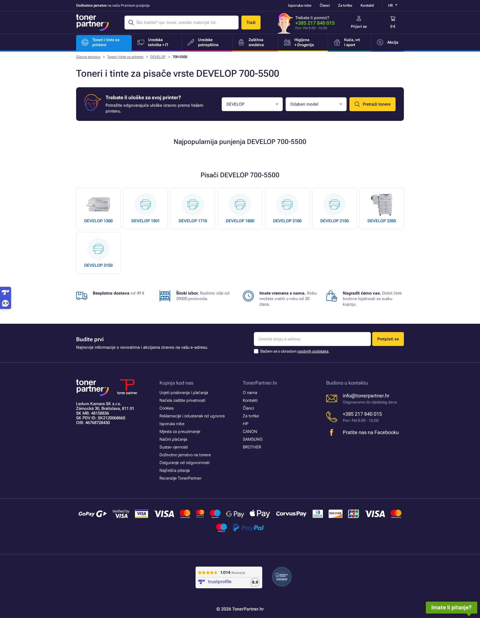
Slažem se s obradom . (295, 351)
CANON (250, 431)
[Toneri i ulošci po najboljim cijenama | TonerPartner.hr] (92, 22)
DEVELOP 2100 (287, 220)
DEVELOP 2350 (382, 220)
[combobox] (252, 104)
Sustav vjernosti (173, 447)
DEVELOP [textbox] (235, 104)
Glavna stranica (88, 57)
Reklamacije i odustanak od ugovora (192, 415)
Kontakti (367, 5)
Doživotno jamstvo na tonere (185, 454)
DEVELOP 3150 (98, 265)
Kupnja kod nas (176, 383)
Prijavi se (359, 26)
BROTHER (252, 447)
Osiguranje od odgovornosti (184, 462)
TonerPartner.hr (260, 383)
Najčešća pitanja (174, 470)
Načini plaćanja (173, 439)
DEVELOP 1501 (145, 220)
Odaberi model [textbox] (304, 104)
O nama (250, 392)
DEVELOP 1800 (240, 220)
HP (245, 423)
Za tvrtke (345, 5)
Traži (251, 22)
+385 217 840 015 (315, 23)
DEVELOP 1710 (193, 220)
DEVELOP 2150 (334, 220)
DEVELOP (158, 57)
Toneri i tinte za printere (125, 57)
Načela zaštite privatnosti (182, 400)
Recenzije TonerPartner (180, 478)
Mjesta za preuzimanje (179, 431)
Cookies (166, 408)
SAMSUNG (252, 439)
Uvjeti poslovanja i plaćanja (183, 392)
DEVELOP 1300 (98, 220)
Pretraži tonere (377, 104)
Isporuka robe (299, 5)
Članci (325, 5)
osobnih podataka (313, 351)
